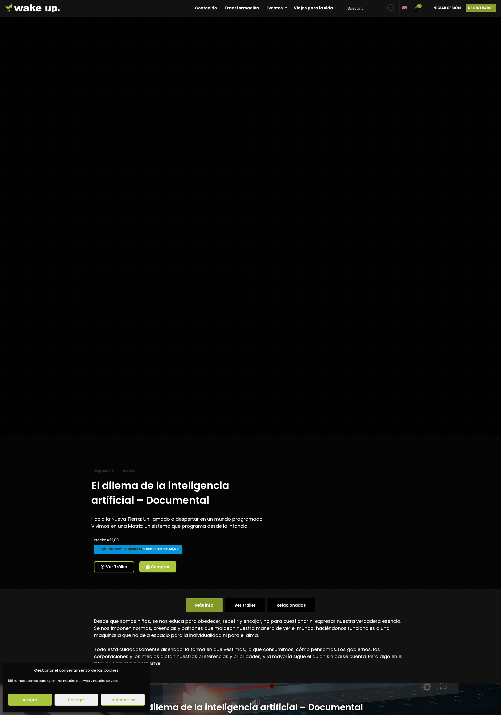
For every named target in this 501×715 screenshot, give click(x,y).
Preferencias (123, 699)
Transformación (241, 8)
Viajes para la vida (313, 8)
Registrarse (480, 7)
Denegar (76, 699)
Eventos (274, 8)
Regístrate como (120, 549)
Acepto (30, 699)
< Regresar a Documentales (113, 470)
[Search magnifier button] (393, 6)
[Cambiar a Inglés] (404, 7)
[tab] (204, 605)
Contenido (206, 8)
